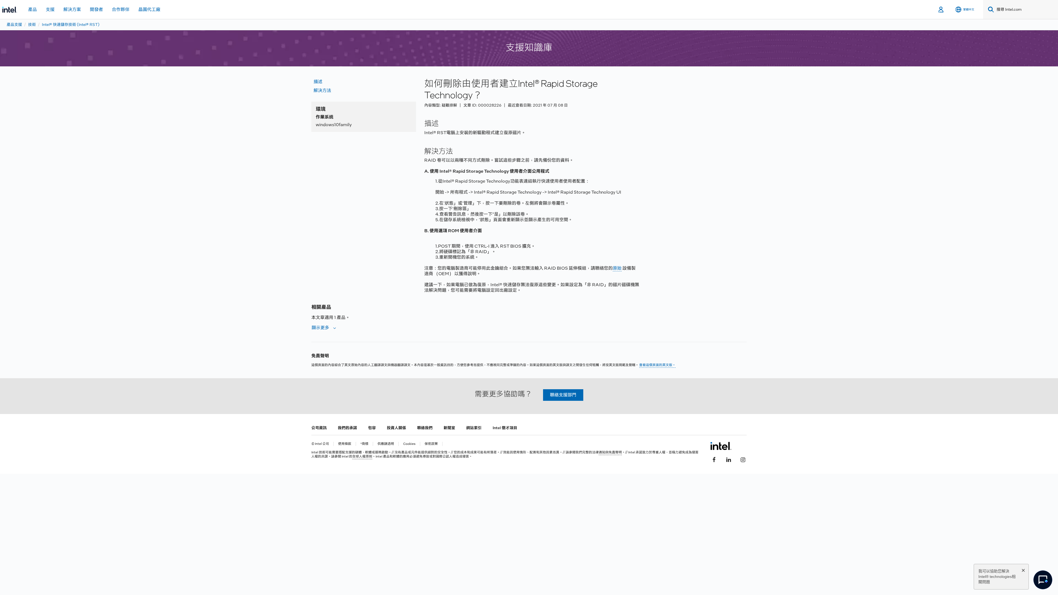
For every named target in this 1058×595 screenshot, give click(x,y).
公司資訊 (319, 427)
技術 (32, 24)
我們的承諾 (347, 427)
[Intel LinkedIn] (728, 459)
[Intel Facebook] (714, 459)
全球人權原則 (362, 456)
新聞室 (449, 427)
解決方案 (72, 9)
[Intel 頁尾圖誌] (721, 446)
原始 (617, 268)
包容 (372, 427)
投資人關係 (396, 427)
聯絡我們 (425, 427)
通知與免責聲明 (610, 452)
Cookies (409, 444)
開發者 (96, 9)
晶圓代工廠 (149, 9)
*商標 (364, 444)
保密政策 (431, 444)
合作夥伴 (120, 9)
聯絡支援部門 (563, 395)
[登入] (941, 9)
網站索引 (474, 427)
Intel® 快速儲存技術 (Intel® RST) (70, 24)
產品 (32, 9)
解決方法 (322, 90)
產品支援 (14, 24)
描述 (318, 82)
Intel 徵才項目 (505, 427)
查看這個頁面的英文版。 (657, 365)
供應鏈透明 (385, 444)
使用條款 (344, 444)
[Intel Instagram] (743, 459)
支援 (50, 9)
